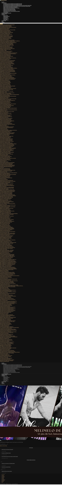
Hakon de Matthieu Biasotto (5, 173)
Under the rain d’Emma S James (5, 217)
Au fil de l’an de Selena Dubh (5, 354)
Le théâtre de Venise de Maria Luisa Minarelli (7, 206)
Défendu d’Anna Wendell (4, 270)
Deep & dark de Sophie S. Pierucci (5, 335)
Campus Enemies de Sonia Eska (5, 102)
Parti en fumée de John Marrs (5, 223)
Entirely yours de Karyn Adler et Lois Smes (7, 69)
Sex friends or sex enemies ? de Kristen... (7, 214)
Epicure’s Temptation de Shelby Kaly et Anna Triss (8, 52)
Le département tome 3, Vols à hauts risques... (8, 261)
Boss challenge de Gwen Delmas (5, 266)
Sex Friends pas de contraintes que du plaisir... (8, 299)
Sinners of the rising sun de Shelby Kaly (6, 44)
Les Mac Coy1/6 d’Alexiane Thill (5, 54)
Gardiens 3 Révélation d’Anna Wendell (6, 32)
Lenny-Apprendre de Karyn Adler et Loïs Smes (8, 158)
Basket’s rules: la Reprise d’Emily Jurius (6, 208)
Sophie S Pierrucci (6, 16)
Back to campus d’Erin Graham (5, 151)
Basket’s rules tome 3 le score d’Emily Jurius (7, 190)
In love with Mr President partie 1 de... (6, 140)
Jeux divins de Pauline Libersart (5, 210)
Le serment (2, 167)
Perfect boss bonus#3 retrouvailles (9, 9)
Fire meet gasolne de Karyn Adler (5, 75)
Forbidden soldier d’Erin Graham (5, 49)
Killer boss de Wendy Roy (4, 271)
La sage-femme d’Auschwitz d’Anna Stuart (7, 24)
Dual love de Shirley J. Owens (5, 205)
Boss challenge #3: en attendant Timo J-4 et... (8, 262)
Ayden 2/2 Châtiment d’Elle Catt (5, 106)
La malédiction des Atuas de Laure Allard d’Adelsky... (9, 213)
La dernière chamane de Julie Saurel (6, 164)
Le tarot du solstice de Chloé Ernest (6, 47)
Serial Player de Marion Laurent (5, 153)
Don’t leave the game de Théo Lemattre (7, 152)
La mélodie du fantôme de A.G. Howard (6, 298)
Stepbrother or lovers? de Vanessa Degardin (7, 71)
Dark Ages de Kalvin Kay (4, 117)
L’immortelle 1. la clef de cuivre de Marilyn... (7, 221)
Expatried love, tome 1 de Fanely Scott (6, 180)
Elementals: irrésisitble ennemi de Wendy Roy (8, 78)
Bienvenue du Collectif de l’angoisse (6, 76)
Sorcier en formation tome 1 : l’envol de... (7, 281)
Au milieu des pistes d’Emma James (6, 192)
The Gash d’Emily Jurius (4, 278)
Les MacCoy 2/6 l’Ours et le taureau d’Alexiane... (8, 53)
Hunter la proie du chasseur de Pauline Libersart (8, 143)
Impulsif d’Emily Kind (3, 171)
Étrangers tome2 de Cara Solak (5, 337)
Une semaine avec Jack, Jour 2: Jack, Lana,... (7, 321)
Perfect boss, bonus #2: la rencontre (9, 10)
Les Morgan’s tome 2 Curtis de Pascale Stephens (8, 268)
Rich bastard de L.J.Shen (4, 97)
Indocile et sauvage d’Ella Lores (5, 279)
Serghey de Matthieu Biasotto (5, 122)
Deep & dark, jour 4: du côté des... (5, 319)
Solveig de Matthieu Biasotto (5, 101)
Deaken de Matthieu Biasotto (5, 230)
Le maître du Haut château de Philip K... (6, 43)
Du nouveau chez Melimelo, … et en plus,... (7, 250)
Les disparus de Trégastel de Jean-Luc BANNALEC (8, 336)
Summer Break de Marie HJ (4, 90)
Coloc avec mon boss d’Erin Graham (6, 229)
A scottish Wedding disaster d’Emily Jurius (7, 191)
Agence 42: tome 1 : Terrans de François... (7, 343)
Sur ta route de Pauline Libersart (5, 104)
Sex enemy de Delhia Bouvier (5, 168)
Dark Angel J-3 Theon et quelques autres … (7, 92)
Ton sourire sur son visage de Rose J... (6, 340)
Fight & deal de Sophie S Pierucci (5, 86)
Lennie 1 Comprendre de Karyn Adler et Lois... (7, 170)
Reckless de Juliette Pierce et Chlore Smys (7, 48)
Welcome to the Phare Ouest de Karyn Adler (7, 29)
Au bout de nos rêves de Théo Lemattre (7, 219)
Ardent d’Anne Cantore (4, 292)
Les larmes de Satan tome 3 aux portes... (7, 216)
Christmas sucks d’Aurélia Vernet (5, 312)
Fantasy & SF (4, 20)
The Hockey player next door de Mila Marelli (7, 60)
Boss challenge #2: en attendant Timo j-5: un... (8, 263)
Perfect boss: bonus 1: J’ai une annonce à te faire (11, 11)
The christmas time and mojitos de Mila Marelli (8, 27)
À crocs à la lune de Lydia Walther (5, 147)
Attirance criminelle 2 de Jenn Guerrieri (6, 318)
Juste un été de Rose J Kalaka (5, 244)
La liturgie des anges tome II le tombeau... (7, 359)
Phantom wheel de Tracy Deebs (5, 356)
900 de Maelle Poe (3, 186)
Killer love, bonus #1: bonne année (9, 8)
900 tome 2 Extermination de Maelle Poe (7, 185)
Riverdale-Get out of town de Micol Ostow (7, 303)
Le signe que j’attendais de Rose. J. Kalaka (7, 272)
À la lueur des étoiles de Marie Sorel (6, 305)
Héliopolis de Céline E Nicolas (5, 142)
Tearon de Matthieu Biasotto (5, 159)
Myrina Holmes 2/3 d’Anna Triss (5, 58)
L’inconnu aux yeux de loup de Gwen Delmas (7, 231)
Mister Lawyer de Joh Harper (5, 349)
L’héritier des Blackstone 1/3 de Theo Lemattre (8, 103)
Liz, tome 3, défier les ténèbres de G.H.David (7, 203)
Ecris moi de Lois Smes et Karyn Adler (6, 89)
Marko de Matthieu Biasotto (5, 134)
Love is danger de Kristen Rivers (5, 87)
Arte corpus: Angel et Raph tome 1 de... (6, 197)
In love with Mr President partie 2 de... (6, 139)
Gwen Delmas (4, 2)
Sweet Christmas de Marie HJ (5, 72)
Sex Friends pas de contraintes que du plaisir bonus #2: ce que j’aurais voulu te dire (17, 5)
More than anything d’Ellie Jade (5, 55)
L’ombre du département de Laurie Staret (7, 254)
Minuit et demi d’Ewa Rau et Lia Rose (6, 46)
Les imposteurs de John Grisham (5, 348)
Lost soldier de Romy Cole (4, 224)
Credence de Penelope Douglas (5, 82)
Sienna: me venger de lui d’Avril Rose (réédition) (8, 291)
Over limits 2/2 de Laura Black (5, 81)
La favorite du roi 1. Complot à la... (5, 330)
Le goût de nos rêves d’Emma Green (6, 62)
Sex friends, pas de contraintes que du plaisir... (8, 286)
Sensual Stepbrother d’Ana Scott (5, 237)
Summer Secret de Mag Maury (5, 240)
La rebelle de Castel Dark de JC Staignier (7, 282)
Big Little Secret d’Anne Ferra (5, 222)
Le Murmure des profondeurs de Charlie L (7, 120)
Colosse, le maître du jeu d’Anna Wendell (7, 187)
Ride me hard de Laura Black (5, 95)
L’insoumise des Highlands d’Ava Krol (6, 127)
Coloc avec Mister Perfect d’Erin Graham (7, 105)
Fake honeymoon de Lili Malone (5, 37)
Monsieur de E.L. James (4, 313)
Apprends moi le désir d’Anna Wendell (6, 360)
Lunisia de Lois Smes (3, 128)
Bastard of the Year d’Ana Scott (5, 211)
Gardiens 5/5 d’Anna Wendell (5, 28)
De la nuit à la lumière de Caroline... (6, 220)
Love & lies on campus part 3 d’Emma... (6, 235)
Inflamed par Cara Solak (4, 287)
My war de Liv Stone (3, 204)
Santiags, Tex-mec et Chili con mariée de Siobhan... (8, 68)
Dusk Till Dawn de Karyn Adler (5, 80)
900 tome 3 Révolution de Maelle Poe (6, 184)
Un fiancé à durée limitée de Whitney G (6, 326)
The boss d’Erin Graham (4, 353)
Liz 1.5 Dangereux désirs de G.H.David (6, 227)
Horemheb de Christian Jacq (5, 234)
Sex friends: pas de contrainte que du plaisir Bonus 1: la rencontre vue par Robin (16, 6)
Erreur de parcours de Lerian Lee (5, 258)
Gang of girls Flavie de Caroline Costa (6, 163)
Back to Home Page (3, 445)
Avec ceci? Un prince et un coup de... (6, 193)
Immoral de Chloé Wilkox (4, 333)
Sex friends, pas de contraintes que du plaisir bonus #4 (12, 3)
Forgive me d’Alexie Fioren (4, 361)
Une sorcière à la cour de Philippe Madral (7, 255)
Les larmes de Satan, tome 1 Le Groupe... (7, 246)
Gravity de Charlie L (3, 178)
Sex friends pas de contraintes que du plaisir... (7, 293)
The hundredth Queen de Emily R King (6, 243)
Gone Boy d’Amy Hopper (4, 188)
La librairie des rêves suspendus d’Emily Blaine (8, 329)
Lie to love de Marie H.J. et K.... (5, 176)
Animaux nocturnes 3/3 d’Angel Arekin (6, 56)
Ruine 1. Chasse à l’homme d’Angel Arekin (7, 77)
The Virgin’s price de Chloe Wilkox (6, 304)
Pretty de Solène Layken (4, 161)
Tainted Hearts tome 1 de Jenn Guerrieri (6, 201)
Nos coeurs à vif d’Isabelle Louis (5, 212)
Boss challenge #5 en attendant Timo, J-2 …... (7, 260)
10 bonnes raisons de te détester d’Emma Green (8, 331)
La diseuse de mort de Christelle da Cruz (7, 61)
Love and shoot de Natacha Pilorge (6, 177)
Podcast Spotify (4, 13)
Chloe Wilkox (5, 17)
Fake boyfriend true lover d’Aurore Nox (6, 146)
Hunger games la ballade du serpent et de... (7, 41)
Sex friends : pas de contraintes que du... (6, 311)
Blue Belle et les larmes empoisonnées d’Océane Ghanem (10, 352)
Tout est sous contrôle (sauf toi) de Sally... (7, 126)
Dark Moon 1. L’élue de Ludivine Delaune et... (7, 79)
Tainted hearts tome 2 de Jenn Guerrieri (7, 141)
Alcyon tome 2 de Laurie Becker (5, 296)
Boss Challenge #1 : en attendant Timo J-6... (7, 264)
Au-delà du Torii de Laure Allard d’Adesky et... (7, 100)
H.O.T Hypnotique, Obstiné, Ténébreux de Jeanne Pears (9, 327)
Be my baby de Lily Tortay (4, 288)
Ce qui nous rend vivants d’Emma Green (7, 45)
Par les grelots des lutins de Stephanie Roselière (8, 73)
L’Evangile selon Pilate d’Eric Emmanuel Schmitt (8, 42)
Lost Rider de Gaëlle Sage (4, 325)
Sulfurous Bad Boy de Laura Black (5, 238)
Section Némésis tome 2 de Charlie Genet (7, 145)
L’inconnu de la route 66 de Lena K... (6, 328)
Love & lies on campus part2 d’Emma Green (7, 247)
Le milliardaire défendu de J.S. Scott (6, 355)
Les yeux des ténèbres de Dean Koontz (6, 269)
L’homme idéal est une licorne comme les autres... (8, 301)
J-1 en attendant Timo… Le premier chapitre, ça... (8, 259)
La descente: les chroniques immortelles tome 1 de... (9, 280)
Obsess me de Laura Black (4, 207)
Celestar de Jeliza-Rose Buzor (5, 306)
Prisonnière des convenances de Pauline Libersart (8, 172)
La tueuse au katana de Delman (5, 344)
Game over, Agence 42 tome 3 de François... (7, 267)
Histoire (3, 22)
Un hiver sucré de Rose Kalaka (5, 169)
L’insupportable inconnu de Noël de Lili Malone (8, 195)
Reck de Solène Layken (4, 154)
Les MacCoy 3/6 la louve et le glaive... (6, 51)
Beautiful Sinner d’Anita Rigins (5, 107)
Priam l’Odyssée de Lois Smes (5, 84)
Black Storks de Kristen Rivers (5, 253)
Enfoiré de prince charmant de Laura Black (7, 162)
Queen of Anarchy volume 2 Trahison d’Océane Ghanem (9, 94)
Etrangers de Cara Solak (4, 357)
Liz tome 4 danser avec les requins (6, 198)
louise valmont (5, 19)
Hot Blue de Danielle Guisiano (5, 155)
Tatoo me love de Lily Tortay (5, 209)
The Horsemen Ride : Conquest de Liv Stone (7, 351)
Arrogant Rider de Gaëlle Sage (5, 175)
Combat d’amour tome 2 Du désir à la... (6, 332)
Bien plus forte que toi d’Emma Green (6, 196)
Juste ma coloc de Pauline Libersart (6, 123)
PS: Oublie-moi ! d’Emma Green (5, 346)
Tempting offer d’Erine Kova (5, 284)
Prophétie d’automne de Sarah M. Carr (6, 334)
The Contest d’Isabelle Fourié (5, 33)
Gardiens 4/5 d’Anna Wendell (5, 30)
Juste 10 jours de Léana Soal (5, 215)
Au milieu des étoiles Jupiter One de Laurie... (7, 124)
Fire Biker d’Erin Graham (4, 183)
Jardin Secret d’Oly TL (3, 110)
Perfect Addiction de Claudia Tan (5, 276)
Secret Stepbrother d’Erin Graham (5, 200)
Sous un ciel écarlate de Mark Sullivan (6, 295)
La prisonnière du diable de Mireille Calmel (7, 315)
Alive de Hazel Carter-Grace (4, 232)
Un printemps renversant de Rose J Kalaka (7, 132)
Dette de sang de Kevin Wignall (5, 323)
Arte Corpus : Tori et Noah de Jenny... (6, 265)
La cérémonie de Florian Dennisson (6, 34)
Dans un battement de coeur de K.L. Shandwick (8, 347)
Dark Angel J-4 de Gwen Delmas (5, 93)
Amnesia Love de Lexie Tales (5, 157)
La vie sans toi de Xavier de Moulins (6, 358)
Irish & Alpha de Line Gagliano (5, 137)
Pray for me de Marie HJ (4, 112)
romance (3, 14)
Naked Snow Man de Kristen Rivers (6, 116)
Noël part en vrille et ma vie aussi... (6, 297)
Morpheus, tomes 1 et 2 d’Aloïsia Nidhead (7, 228)
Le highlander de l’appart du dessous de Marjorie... (8, 130)
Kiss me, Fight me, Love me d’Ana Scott (6, 150)
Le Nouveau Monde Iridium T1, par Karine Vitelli (8, 242)
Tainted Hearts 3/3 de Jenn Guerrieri (6, 118)
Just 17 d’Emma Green (4, 300)
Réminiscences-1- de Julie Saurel (5, 99)
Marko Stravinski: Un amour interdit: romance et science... (9, 275)
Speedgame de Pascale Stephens (6, 345)
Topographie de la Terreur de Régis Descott (7, 70)
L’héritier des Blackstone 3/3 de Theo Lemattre (8, 88)
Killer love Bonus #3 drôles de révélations (7, 350)
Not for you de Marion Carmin (5, 289)
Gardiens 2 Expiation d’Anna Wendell (6, 36)
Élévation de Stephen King (4, 338)
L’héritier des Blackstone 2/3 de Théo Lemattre (8, 96)
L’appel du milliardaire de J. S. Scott (6, 241)
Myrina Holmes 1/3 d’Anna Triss (5, 85)
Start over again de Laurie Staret (5, 66)
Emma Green (5, 15)
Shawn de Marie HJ (3, 160)
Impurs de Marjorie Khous (4, 39)
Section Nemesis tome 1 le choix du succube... (7, 181)
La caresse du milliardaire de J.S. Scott (6, 274)
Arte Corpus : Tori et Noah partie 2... (6, 245)
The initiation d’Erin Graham (4, 341)
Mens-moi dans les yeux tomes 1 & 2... (6, 257)
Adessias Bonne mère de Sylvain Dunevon (7, 63)
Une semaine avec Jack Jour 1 (5, 322)
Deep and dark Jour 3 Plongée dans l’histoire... (8, 320)
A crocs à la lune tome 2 (4, 129)
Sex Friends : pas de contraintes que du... (7, 309)
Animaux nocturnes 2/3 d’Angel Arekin (6, 65)
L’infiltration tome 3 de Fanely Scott (6, 236)
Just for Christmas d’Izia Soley (5, 115)
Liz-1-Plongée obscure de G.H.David (6, 251)
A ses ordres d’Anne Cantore (5, 218)
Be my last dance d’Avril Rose (5, 225)
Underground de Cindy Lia (4, 252)
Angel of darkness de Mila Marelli (5, 38)
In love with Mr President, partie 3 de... (6, 138)
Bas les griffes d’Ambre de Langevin (6, 149)
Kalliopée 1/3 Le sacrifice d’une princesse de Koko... (8, 109)
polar (2, 21)
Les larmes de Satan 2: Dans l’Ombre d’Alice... (7, 233)
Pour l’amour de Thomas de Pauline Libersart (7, 283)
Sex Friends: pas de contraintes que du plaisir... (8, 308)
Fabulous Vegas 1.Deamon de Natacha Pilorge (8, 317)
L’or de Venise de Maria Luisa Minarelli (6, 314)
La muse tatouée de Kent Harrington (6, 342)
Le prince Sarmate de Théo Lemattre (6, 248)
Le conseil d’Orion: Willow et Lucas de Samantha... (8, 302)
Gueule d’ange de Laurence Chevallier (6, 35)
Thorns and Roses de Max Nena (5, 64)
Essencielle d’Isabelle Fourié (5, 59)
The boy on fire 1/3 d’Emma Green (5, 121)
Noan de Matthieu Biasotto (4, 202)
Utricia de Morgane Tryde (4, 294)
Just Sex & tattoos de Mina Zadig (5, 113)
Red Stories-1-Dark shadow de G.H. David (7, 111)
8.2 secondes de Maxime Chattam (6, 26)
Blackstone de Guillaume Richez (5, 119)
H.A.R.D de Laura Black (4, 179)
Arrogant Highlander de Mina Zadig (6, 166)
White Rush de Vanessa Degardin (5, 25)
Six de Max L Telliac (3, 50)
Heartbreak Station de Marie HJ (5, 226)
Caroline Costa (5, 18)
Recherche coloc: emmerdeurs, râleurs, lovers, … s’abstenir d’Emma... (11, 285)
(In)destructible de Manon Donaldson (6, 67)
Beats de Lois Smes (3, 125)
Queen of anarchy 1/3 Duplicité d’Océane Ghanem (8, 108)
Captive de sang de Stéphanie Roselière (7, 133)
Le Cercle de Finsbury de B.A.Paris (6, 156)
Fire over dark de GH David (4, 135)
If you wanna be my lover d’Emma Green (7, 144)
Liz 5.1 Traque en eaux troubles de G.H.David (7, 194)
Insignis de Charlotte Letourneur (5, 31)
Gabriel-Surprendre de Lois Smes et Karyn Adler (8, 98)
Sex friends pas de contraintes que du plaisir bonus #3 (12, 4)
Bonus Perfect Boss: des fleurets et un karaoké (8, 174)
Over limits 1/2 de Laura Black (5, 83)
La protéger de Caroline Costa (5, 316)
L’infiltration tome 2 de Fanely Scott (6, 339)
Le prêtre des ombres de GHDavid (6, 277)
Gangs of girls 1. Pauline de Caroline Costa (7, 189)
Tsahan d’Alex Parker (3, 249)
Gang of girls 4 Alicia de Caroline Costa (6, 136)
